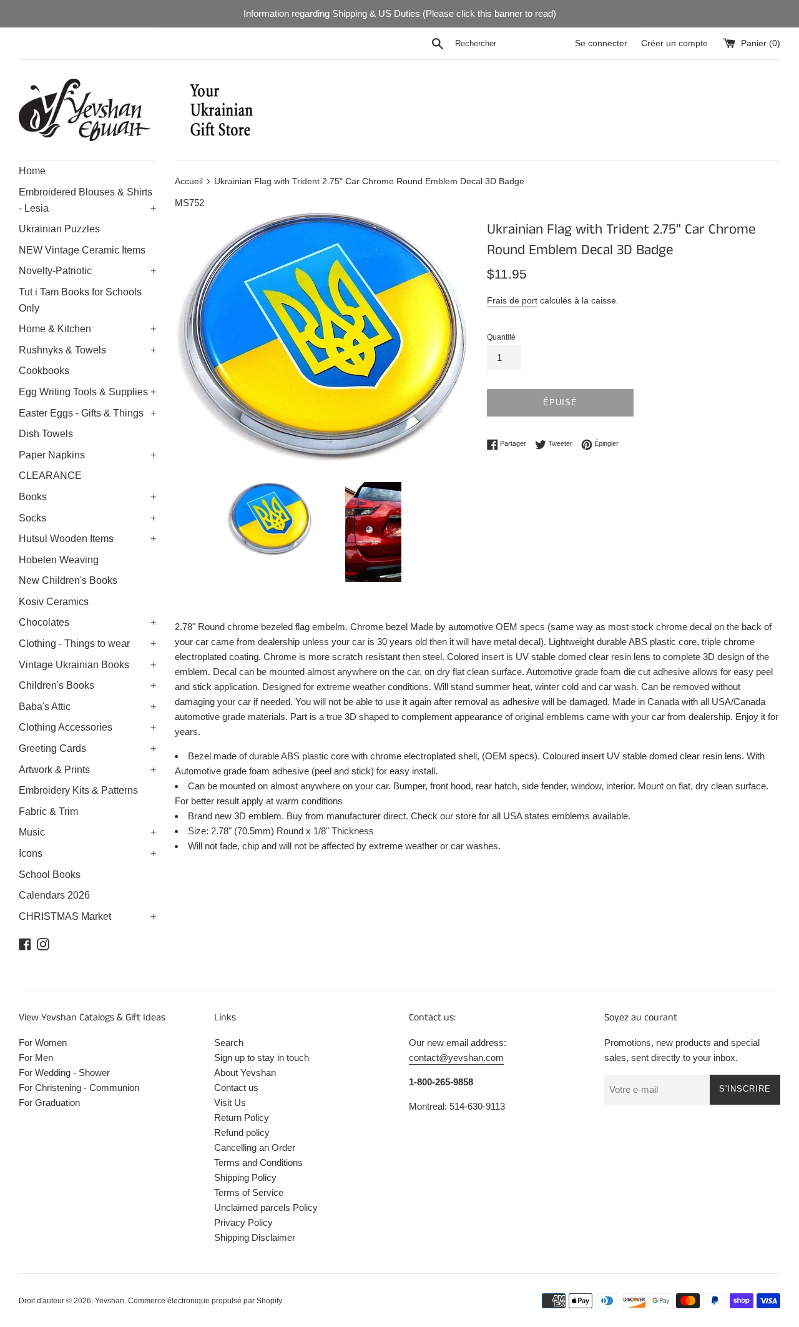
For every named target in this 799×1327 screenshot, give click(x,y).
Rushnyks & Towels (87, 350)
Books (87, 496)
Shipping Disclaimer (254, 1237)
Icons (87, 853)
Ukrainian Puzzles (59, 229)
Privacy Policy (243, 1222)
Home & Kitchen (87, 328)
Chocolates (87, 622)
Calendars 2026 (54, 895)
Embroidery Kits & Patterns (78, 790)
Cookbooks (44, 370)
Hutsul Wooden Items (87, 538)
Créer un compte (674, 43)
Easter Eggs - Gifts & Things (87, 413)
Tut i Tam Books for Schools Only (80, 300)
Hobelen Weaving (59, 560)
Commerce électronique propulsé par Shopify (205, 1300)
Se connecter (601, 43)
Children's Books (87, 685)
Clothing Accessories (87, 727)
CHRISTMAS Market (87, 916)
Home (32, 170)
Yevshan (109, 1300)
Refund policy (242, 1132)
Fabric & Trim (48, 811)
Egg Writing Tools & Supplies (87, 392)
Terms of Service (248, 1192)
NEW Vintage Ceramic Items (82, 250)
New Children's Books (68, 580)
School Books (50, 874)
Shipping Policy (245, 1177)
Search (228, 1042)
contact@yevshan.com (456, 1057)
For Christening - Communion (79, 1087)
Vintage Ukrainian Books (87, 664)
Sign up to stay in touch (261, 1057)
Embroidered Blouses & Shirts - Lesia (87, 200)
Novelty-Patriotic (87, 270)
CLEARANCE (50, 475)
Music (87, 832)
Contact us (236, 1087)
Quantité (501, 337)
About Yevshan (245, 1072)
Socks (87, 518)
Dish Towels (46, 433)
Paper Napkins (87, 455)
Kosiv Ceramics (54, 601)
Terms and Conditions (258, 1162)
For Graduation (49, 1102)
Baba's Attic (87, 706)
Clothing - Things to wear (87, 643)
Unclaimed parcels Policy (266, 1207)
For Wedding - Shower (64, 1072)
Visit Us (230, 1102)
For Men (36, 1057)
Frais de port (512, 300)
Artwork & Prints (87, 769)
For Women (43, 1042)
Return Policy (241, 1117)
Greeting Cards (87, 748)
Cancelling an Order (254, 1147)
